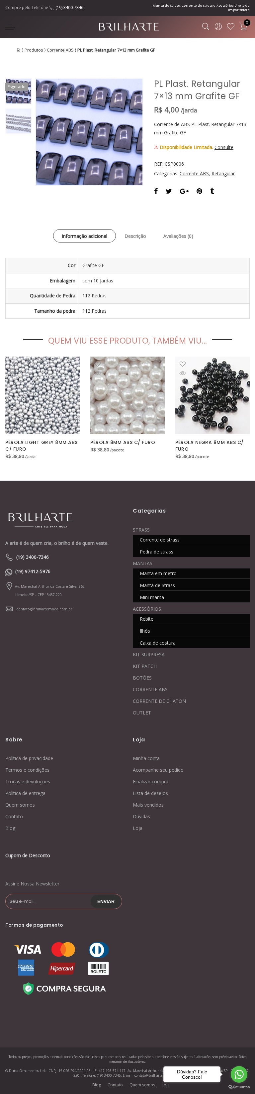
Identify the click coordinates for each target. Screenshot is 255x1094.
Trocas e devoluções (27, 781)
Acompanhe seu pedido (158, 770)
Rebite (146, 619)
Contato (14, 816)
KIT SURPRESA (149, 654)
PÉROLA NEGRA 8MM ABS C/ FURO (209, 445)
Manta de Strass (157, 585)
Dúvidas (141, 816)
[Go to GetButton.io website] (239, 1087)
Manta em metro (158, 573)
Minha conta (146, 758)
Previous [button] (51, 132)
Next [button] (127, 132)
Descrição (135, 236)
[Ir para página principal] (46, 519)
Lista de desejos (150, 793)
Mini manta (152, 597)
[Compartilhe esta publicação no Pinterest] (199, 192)
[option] (89, 132)
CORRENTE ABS (150, 689)
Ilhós (145, 631)
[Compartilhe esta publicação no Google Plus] (184, 192)
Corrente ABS (60, 50)
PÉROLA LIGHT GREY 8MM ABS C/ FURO (41, 445)
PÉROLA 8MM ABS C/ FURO (122, 442)
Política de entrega (25, 793)
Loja (137, 828)
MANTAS (142, 563)
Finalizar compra (150, 781)
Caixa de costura (158, 643)
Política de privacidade (29, 758)
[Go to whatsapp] (239, 1074)
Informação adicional (84, 236)
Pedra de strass (156, 551)
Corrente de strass (160, 540)
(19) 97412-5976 (32, 571)
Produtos (34, 50)
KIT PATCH (145, 666)
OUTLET (142, 712)
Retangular (223, 173)
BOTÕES (142, 678)
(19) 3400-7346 (69, 7)
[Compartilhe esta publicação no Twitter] (169, 192)
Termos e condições (27, 770)
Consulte (223, 147)
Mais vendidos (148, 805)
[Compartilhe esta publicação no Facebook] (156, 192)
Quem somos (20, 805)
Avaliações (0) (178, 236)
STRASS (141, 530)
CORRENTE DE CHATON (159, 701)
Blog (10, 828)
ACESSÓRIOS (147, 609)
